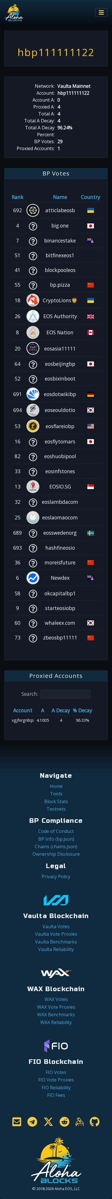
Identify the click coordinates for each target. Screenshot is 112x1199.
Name (60, 196)
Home (56, 786)
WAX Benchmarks (56, 1014)
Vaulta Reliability (56, 949)
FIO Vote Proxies (56, 1080)
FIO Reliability (56, 1087)
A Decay (61, 710)
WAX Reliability (56, 1022)
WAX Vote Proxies (56, 1007)
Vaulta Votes (56, 926)
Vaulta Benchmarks (56, 942)
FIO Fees (56, 1095)
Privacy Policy (56, 876)
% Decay (82, 710)
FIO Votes (56, 1072)
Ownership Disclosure (56, 854)
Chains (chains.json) (56, 846)
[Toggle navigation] (101, 12)
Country (90, 196)
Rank (18, 196)
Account (22, 710)
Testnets (56, 809)
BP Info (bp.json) (56, 839)
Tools (56, 793)
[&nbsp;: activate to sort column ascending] (33, 197)
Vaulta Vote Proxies (56, 934)
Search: (30, 693)
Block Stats (56, 801)
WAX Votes (56, 999)
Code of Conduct (56, 831)
